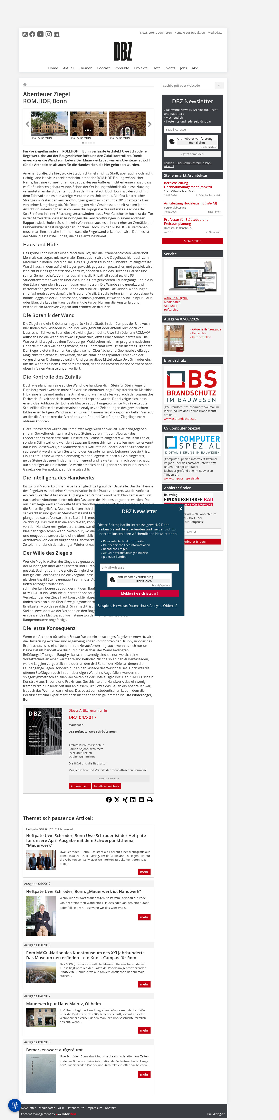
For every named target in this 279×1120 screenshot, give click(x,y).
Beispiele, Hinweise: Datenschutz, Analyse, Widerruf (137, 605)
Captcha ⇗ (161, 585)
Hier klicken (144, 581)
